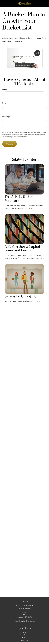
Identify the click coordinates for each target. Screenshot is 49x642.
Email (4, 103)
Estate (24, 637)
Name (4, 89)
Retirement (24, 632)
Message (6, 116)
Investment (24, 635)
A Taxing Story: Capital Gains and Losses (22, 248)
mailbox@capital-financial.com (24, 621)
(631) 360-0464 (27, 606)
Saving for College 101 (21, 296)
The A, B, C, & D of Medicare (19, 199)
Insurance (24, 640)
